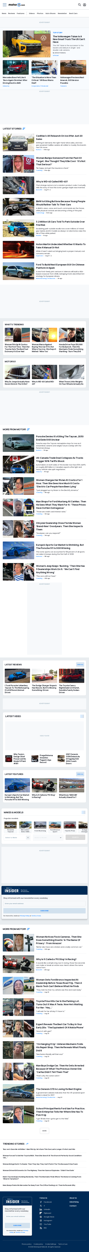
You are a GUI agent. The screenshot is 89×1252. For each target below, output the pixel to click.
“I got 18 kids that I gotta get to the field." (52, 1119)
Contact (73, 1206)
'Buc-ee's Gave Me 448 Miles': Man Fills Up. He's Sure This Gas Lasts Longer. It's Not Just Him (39, 1149)
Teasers (63, 86)
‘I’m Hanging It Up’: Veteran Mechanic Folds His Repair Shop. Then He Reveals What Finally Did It (61, 1047)
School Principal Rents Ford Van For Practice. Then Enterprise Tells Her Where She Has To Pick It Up (60, 1112)
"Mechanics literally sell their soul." (49, 1054)
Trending (39, 170)
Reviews (11, 13)
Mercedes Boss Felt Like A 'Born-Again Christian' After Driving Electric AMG (15, 80)
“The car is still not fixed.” (46, 576)
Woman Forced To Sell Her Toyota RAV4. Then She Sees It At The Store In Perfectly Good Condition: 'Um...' (42, 1156)
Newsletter (62, 13)
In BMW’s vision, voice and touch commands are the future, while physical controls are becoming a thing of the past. (60, 209)
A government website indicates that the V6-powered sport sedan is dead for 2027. (60, 1094)
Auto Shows (51, 13)
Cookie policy (38, 1244)
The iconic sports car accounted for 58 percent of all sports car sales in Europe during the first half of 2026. (60, 553)
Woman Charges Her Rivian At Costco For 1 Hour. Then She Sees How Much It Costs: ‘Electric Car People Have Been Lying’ (59, 483)
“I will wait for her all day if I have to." (50, 1011)
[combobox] (17, 838)
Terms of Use (36, 916)
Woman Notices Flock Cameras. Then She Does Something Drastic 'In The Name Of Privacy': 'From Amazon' (58, 940)
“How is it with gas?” (44, 1031)
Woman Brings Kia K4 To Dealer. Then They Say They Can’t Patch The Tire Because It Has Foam (40, 1164)
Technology (40, 213)
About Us (73, 1198)
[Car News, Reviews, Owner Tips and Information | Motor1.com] (16, 5)
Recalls (38, 235)
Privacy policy (27, 1244)
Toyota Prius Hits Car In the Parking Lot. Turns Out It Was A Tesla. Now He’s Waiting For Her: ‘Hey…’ (59, 1004)
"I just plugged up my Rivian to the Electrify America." (57, 490)
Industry (6, 86)
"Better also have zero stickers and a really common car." (59, 947)
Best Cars (73, 13)
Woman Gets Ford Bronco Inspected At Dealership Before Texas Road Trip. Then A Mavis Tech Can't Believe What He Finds (59, 983)
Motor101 (39, 190)
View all (80, 664)
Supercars (39, 256)
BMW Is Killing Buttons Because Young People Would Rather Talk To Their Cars (60, 203)
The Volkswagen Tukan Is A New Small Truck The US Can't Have (69, 39)
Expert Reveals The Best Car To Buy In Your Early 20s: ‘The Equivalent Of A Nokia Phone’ (60, 1026)
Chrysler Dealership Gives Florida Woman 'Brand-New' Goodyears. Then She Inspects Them (59, 526)
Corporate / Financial (40, 86)
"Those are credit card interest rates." (51, 512)
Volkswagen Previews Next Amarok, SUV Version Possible (72, 80)
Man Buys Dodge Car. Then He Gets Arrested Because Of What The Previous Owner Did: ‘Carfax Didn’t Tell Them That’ (60, 1069)
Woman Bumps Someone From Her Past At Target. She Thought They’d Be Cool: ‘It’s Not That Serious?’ (60, 161)
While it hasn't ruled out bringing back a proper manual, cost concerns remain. (60, 252)
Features (20, 13)
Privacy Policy (25, 916)
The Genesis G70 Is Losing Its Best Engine (58, 1089)
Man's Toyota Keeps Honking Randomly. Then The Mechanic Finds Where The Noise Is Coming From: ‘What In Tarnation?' (42, 1178)
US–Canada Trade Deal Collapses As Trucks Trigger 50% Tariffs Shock (59, 459)
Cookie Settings (50, 1244)
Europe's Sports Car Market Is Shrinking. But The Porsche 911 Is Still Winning (60, 546)
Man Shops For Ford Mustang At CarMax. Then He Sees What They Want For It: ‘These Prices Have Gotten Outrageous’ (61, 504)
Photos (40, 13)
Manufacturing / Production (45, 278)
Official (56, 55)
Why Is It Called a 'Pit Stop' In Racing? (56, 959)
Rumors (38, 150)
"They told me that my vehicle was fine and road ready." (59, 990)
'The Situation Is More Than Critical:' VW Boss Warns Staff (44, 80)
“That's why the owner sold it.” (48, 1076)
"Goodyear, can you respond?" (48, 533)
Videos (32, 13)
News (4, 13)
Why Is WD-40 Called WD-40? (52, 181)
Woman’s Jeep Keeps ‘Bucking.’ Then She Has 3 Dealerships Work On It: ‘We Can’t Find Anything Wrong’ (60, 569)
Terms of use (62, 1244)
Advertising (74, 1202)
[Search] (79, 4)
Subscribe (44, 911)
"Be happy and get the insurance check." (52, 168)
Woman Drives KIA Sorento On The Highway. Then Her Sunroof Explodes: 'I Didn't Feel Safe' (38, 1170)
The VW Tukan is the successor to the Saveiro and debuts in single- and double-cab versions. (68, 47)
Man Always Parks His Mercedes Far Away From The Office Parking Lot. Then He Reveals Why (39, 1185)
